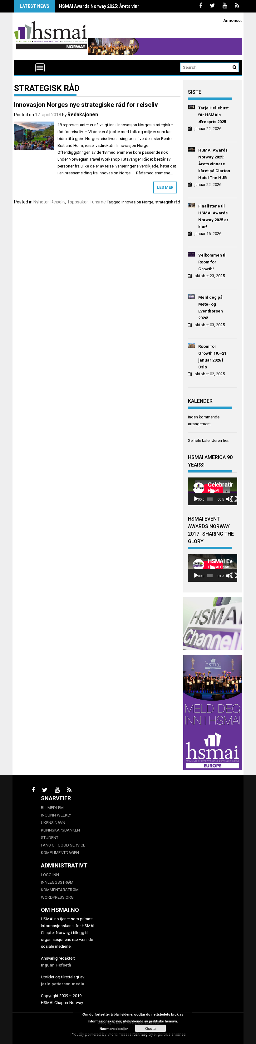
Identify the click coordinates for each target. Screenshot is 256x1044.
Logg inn (50, 874)
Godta (150, 1028)
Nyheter (41, 201)
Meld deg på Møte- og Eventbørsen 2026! (210, 307)
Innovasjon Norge (137, 202)
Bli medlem (52, 807)
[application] (212, 491)
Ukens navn (53, 822)
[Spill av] (196, 499)
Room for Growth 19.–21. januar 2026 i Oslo (213, 356)
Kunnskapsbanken (60, 830)
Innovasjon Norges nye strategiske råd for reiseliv (86, 104)
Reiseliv (58, 201)
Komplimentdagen (60, 852)
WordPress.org (57, 897)
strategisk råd (167, 202)
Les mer (165, 187)
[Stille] (229, 499)
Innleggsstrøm (57, 882)
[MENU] (40, 67)
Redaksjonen (82, 114)
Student (49, 837)
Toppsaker (77, 201)
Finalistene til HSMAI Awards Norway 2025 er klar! (213, 216)
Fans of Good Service (63, 845)
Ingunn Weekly (56, 815)
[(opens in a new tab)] (191, 108)
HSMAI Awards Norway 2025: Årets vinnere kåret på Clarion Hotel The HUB (135, 6)
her (225, 440)
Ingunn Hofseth (56, 965)
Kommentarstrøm (60, 889)
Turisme (98, 201)
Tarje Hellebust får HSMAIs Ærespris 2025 (213, 115)
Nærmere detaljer (114, 1028)
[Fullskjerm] (234, 499)
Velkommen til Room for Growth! (212, 262)
